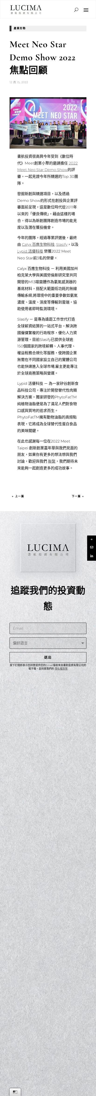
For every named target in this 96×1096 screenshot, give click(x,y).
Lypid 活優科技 (30, 251)
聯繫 (51, 461)
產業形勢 (20, 28)
